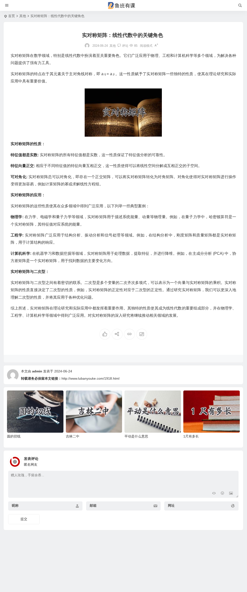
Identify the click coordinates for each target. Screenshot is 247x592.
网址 (171, 505)
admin (37, 371)
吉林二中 (72, 436)
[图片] (231, 494)
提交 (24, 519)
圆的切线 (14, 436)
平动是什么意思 (136, 436)
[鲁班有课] (123, 5)
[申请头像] (233, 460)
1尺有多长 (191, 436)
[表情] (222, 494)
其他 (22, 16)
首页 (11, 16)
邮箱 (93, 505)
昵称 (15, 505)
